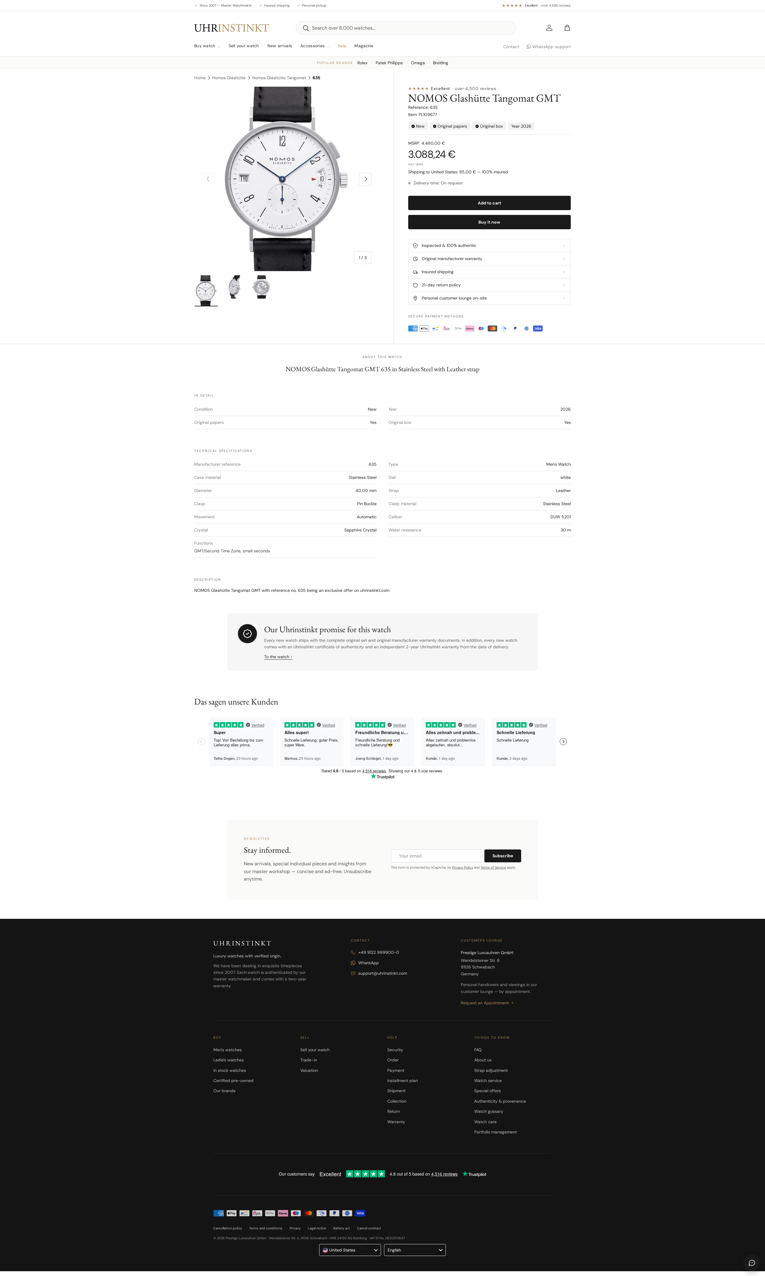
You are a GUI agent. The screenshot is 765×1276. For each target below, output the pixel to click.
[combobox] (406, 28)
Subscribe (502, 855)
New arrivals (279, 45)
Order (393, 1060)
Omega (418, 62)
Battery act (341, 1228)
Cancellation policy (227, 1228)
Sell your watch (244, 45)
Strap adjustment (491, 1070)
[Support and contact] (751, 1262)
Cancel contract (369, 1228)
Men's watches (227, 1049)
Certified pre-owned (233, 1080)
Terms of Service (493, 867)
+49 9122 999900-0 (378, 952)
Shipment (396, 1090)
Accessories (312, 45)
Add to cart (489, 203)
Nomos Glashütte (229, 77)
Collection (396, 1101)
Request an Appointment (485, 1002)
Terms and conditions (265, 1228)
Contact (511, 46)
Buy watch (204, 45)
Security (395, 1049)
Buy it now (489, 222)
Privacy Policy (462, 867)
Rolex (362, 62)
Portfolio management (495, 1132)
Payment (395, 1070)
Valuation (309, 1070)
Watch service (488, 1080)
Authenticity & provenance (500, 1101)
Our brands (224, 1090)
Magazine (363, 45)
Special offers (487, 1090)
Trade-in (308, 1060)
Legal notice (317, 1228)
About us (483, 1060)
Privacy (295, 1228)
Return (393, 1111)
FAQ (478, 1049)
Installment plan (402, 1080)
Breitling (440, 62)
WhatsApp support (552, 46)
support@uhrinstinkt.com (382, 973)
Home (200, 77)
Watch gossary (488, 1111)
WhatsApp (368, 962)
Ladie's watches (228, 1060)
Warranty (396, 1121)
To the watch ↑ (278, 656)
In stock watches (229, 1070)
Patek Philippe (389, 62)
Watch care (485, 1121)
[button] (567, 27)
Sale (342, 45)
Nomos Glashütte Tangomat (279, 77)
